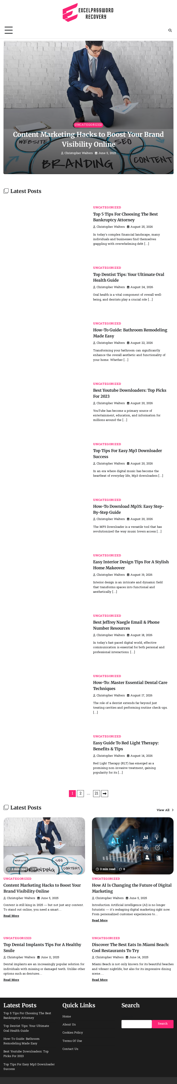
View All (163, 810)
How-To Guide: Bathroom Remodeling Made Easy (21, 1041)
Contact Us (70, 1049)
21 (96, 793)
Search (127, 1017)
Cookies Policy (72, 1033)
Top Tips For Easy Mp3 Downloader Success (29, 1067)
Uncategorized (88, 125)
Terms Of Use (72, 1041)
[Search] (170, 30)
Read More (11, 916)
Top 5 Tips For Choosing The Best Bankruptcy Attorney (27, 1015)
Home (66, 1016)
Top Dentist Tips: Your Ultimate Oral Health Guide (26, 1028)
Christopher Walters (79, 153)
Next (104, 793)
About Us (69, 1025)
